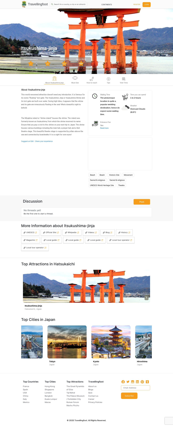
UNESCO (30, 232)
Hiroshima (118, 361)
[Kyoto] (86, 341)
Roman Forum (72, 402)
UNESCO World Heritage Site (102, 185)
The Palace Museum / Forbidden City (75, 397)
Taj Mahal (70, 393)
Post (141, 202)
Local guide (51, 240)
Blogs (90, 389)
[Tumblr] (147, 381)
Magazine (30, 240)
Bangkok (49, 396)
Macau (48, 402)
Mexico (26, 402)
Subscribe (129, 396)
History (124, 232)
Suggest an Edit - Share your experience (37, 141)
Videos (91, 232)
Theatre (121, 185)
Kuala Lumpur (51, 399)
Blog (107, 232)
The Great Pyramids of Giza (75, 388)
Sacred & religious (97, 180)
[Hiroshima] (130, 341)
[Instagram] (133, 381)
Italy (25, 399)
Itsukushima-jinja (33, 306)
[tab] (54, 80)
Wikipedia (72, 232)
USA (25, 393)
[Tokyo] (42, 341)
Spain (25, 389)
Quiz (90, 393)
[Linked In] (137, 381)
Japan (27, 364)
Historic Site (114, 175)
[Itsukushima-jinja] (86, 286)
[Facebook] (123, 381)
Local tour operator (120, 240)
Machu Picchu (72, 405)
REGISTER (136, 4)
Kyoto (72, 361)
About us (92, 386)
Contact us (93, 396)
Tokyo (28, 361)
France (26, 386)
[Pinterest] (142, 382)
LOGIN (146, 4)
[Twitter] (128, 381)
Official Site (51, 232)
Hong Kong (50, 386)
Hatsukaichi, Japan (33, 309)
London (48, 393)
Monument (128, 175)
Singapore (49, 389)
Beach (92, 175)
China (25, 396)
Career (91, 399)
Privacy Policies (95, 402)
